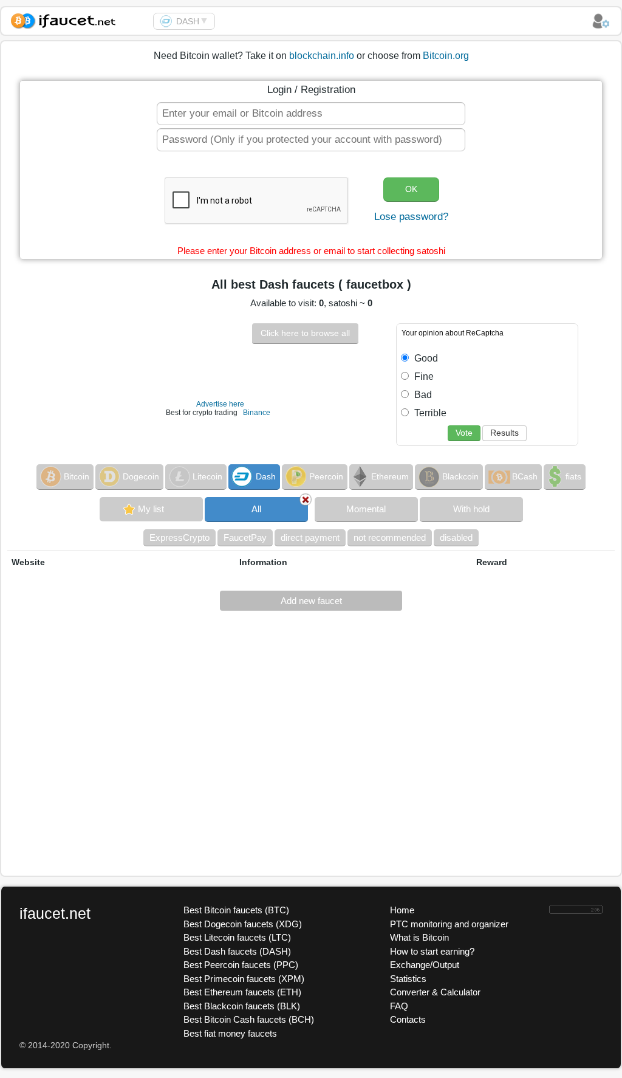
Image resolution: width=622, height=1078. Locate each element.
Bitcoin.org (446, 55)
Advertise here (220, 404)
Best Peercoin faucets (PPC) (240, 965)
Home (402, 910)
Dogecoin (141, 476)
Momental (366, 509)
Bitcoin (76, 476)
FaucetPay (245, 537)
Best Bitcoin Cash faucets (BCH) (248, 1019)
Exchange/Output (424, 965)
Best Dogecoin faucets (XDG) (242, 924)
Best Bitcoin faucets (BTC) (236, 910)
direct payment (310, 537)
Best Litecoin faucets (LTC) (237, 937)
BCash (525, 476)
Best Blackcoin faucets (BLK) (241, 1006)
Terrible (429, 413)
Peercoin (326, 476)
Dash (266, 476)
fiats (573, 476)
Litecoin (207, 476)
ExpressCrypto (179, 537)
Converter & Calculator (435, 992)
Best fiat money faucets (230, 1033)
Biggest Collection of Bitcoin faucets (77, 19)
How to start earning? (432, 951)
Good (425, 358)
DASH (187, 21)
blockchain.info (321, 55)
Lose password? (411, 216)
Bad (422, 395)
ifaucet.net (55, 913)
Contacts (408, 1019)
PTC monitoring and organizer (449, 924)
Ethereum (390, 476)
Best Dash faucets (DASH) (237, 951)
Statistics (408, 978)
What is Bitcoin (419, 937)
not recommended (390, 537)
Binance (256, 412)
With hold (471, 509)
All (256, 509)
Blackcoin (460, 476)
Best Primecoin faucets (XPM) (243, 978)
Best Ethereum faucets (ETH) (242, 992)
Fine (423, 376)
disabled (456, 537)
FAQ (399, 1006)
